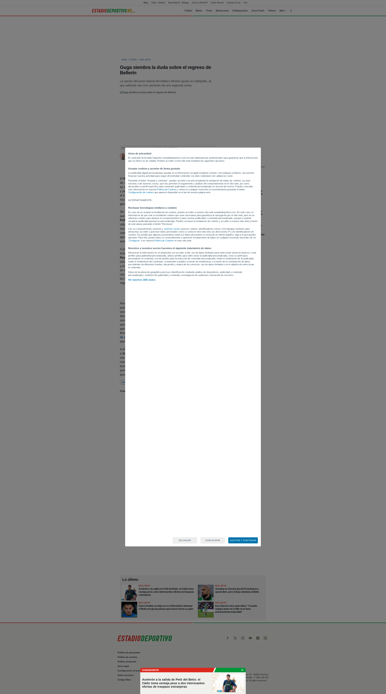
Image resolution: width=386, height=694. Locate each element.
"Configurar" (134, 240)
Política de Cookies (167, 189)
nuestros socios (172, 229)
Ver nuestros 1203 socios (141, 279)
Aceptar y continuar (243, 540)
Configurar (212, 540)
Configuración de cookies (141, 192)
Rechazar (185, 540)
